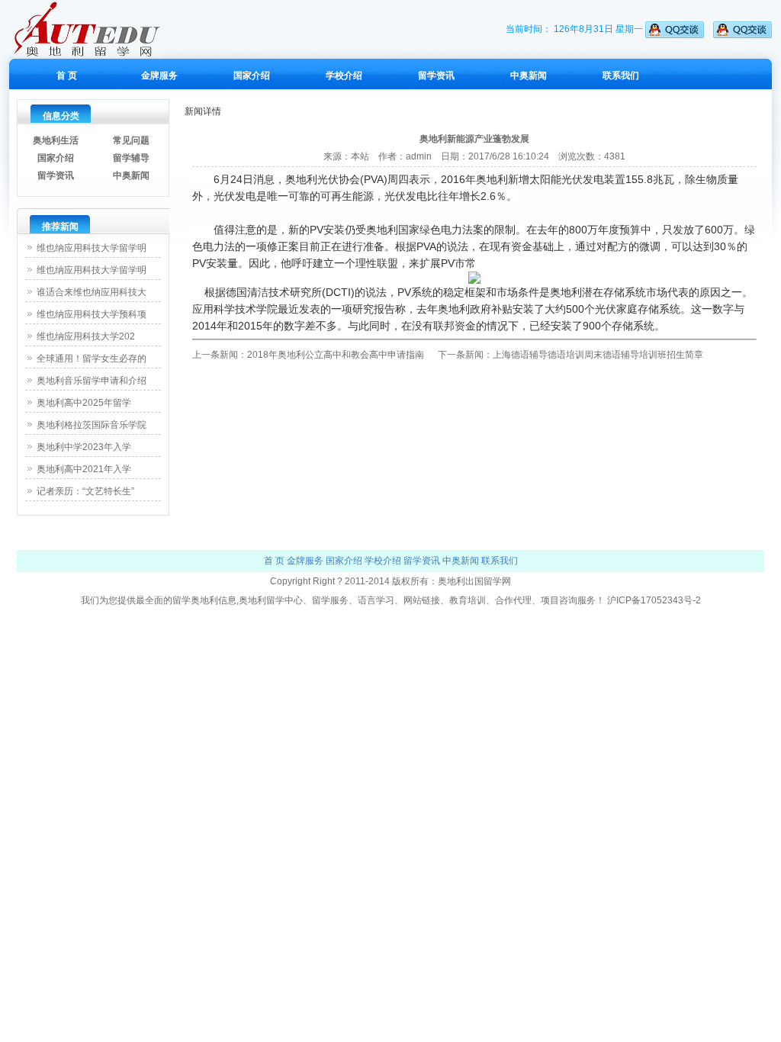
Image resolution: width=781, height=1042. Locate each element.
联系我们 (621, 75)
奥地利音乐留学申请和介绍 (91, 380)
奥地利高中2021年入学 (84, 469)
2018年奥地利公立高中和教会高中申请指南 (335, 354)
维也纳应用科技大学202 (86, 336)
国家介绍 (251, 75)
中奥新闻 (528, 75)
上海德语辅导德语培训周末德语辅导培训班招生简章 (598, 354)
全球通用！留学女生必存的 (91, 358)
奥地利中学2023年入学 (84, 447)
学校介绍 (344, 75)
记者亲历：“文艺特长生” (85, 491)
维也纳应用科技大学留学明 (91, 248)
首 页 (66, 75)
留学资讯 (436, 75)
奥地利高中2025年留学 (84, 402)
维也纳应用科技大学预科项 (91, 314)
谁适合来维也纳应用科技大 (91, 292)
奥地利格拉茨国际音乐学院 (91, 425)
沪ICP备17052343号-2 (654, 600)
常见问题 (131, 140)
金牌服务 (159, 75)
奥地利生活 (56, 140)
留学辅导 (131, 158)
